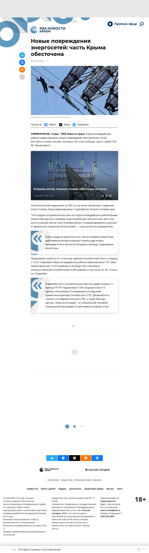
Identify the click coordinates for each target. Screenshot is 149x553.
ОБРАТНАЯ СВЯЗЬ (94, 489)
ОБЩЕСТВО (67, 480)
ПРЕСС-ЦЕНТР (48, 489)
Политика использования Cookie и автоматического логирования (20, 521)
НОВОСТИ (32, 489)
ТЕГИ (119, 489)
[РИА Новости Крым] (48, 29)
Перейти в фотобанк (63, 117)
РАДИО (62, 489)
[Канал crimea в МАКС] (97, 458)
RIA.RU (110, 489)
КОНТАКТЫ (75, 489)
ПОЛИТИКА (53, 480)
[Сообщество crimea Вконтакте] (63, 458)
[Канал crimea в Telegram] (51, 458)
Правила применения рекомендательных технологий (24, 533)
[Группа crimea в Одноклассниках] (85, 458)
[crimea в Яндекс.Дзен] (74, 458)
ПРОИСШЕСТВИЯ (83, 480)
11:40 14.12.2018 (37, 61)
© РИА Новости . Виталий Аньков (43, 117)
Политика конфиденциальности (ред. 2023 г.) (24, 527)
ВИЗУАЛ (97, 480)
